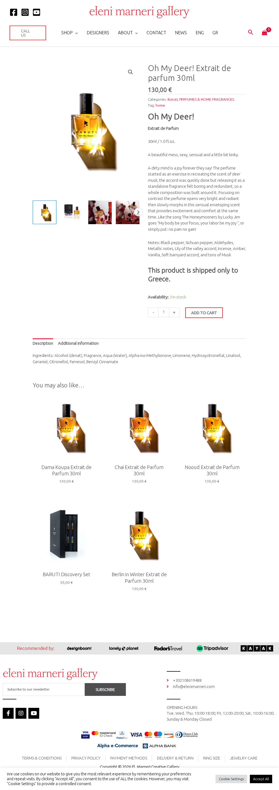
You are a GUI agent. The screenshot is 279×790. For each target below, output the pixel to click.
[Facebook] (14, 12)
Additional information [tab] (78, 343)
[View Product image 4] (128, 212)
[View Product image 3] (100, 212)
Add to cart (204, 312)
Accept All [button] (261, 779)
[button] (28, 33)
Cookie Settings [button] (231, 779)
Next (138, 212)
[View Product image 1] (44, 212)
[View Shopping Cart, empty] (264, 33)
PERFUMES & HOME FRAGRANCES (206, 99)
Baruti (173, 99)
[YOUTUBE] (36, 12)
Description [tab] (43, 343)
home (160, 105)
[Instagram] (25, 12)
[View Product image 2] (72, 212)
